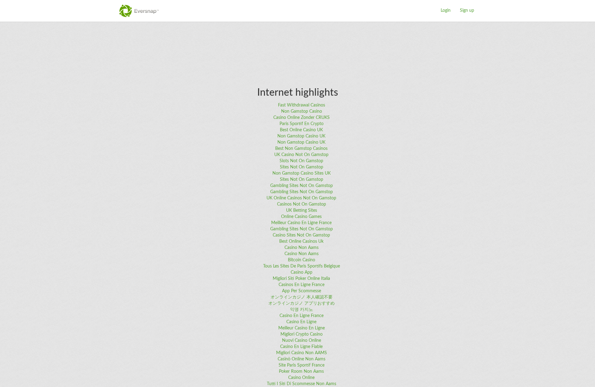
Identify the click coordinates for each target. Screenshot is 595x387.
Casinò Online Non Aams (301, 359)
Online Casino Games (301, 217)
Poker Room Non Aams (301, 371)
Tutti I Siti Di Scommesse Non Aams (301, 384)
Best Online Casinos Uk (301, 241)
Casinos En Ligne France (301, 285)
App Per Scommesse (301, 291)
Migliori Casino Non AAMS (301, 353)
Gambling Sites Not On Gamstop (301, 186)
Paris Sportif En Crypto (302, 124)
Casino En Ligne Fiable (301, 347)
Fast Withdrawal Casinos (301, 105)
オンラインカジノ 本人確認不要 (302, 297)
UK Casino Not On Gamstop (301, 155)
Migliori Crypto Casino (301, 334)
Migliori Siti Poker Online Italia (301, 278)
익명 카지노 (301, 309)
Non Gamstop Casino (301, 111)
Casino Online (301, 378)
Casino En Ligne (301, 322)
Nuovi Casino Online (301, 340)
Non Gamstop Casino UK (301, 136)
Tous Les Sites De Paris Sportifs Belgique (301, 266)
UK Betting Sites (301, 210)
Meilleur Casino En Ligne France (301, 223)
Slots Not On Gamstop (301, 161)
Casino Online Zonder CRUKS (301, 117)
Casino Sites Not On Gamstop (301, 235)
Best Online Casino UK (301, 130)
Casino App (301, 272)
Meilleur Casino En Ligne (301, 328)
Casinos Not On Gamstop (301, 204)
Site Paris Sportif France (301, 365)
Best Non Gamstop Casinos (301, 148)
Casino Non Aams (301, 248)
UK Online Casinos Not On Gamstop (301, 198)
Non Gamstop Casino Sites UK (301, 173)
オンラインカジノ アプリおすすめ (301, 303)
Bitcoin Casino (301, 260)
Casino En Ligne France (302, 316)
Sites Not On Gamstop (301, 167)
